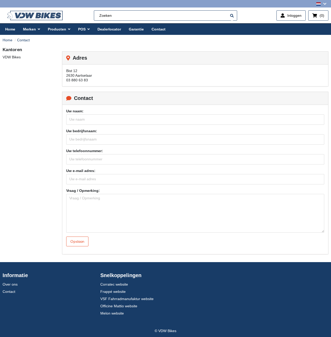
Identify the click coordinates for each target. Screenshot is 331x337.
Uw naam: (75, 111)
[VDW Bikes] (35, 15)
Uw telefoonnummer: (84, 151)
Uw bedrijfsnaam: (81, 131)
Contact (23, 40)
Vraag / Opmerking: (83, 191)
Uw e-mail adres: (80, 171)
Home (7, 40)
